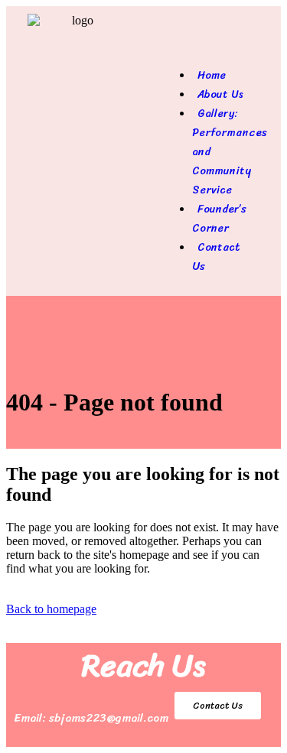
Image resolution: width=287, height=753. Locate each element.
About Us (220, 94)
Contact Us (216, 257)
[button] (210, 47)
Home (211, 75)
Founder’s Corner (219, 219)
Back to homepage (51, 608)
